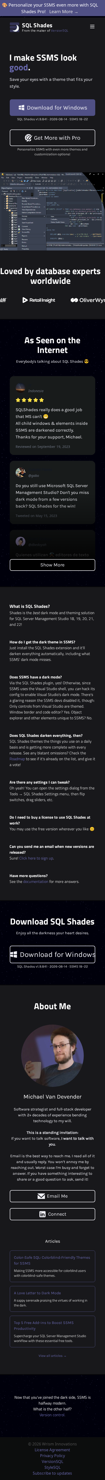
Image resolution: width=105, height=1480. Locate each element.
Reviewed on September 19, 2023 (43, 446)
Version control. (52, 1415)
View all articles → (53, 1356)
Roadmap (17, 759)
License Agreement (52, 1449)
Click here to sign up (36, 858)
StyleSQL (52, 1467)
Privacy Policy (52, 1455)
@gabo (33, 475)
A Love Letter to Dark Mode (37, 1293)
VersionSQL (59, 30)
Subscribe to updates (52, 1473)
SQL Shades (37, 25)
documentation (35, 881)
